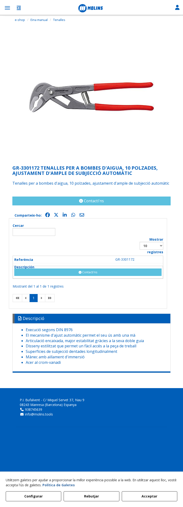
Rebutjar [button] (91, 496)
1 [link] (34, 298)
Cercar (18, 225)
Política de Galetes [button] (58, 485)
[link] (17, 298)
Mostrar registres (155, 245)
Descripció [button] (32, 318)
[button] (91, 8)
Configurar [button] (33, 496)
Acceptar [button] (149, 496)
